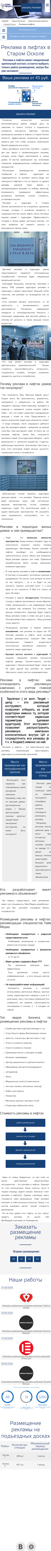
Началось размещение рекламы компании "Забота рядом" (26, 1307)
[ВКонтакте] (20, 1543)
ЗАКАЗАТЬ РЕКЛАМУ (31, 7)
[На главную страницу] (6, 11)
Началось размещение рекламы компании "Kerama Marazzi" (26, 1332)
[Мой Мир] (31, 1543)
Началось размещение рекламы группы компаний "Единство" (26, 1357)
